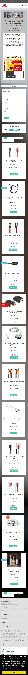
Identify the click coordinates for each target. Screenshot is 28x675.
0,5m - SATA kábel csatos (13, 235)
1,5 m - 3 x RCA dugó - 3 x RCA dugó (13, 381)
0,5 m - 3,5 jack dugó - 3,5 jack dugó (13, 198)
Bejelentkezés (12, 1)
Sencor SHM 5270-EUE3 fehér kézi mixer (10, 630)
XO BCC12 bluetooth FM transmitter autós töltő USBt (13, 629)
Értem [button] (14, 672)
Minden (16, 129)
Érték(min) (5, 95)
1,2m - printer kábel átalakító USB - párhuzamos (14, 344)
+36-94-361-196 (9, 653)
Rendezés (5, 103)
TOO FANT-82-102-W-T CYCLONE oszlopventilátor (12, 640)
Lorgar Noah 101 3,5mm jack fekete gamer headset (13, 633)
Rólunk (2, 610)
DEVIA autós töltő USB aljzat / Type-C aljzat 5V (12, 639)
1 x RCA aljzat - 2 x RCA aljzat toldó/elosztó (14, 312)
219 (6, 140)
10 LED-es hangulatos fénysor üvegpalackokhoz (14, 570)
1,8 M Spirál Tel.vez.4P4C (13, 532)
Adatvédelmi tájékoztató (7, 603)
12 (10, 129)
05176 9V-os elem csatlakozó (13, 273)
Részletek (14, 171)
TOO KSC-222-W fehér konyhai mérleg (10, 636)
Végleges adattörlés (5, 606)
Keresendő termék (7, 91)
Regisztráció (19, 1)
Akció (6, 108)
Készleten (7, 114)
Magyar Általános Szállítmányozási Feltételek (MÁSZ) (13, 609)
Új (5, 111)
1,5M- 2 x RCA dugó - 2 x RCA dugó (13, 494)
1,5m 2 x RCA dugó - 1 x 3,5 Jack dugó (14, 457)
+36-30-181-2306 (9, 654)
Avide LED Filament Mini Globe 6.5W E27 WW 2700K (12, 637)
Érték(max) (5, 99)
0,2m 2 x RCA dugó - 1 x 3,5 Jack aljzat (14, 160)
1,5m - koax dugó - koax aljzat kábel (13, 419)
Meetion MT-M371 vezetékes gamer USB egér (11, 631)
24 (13, 129)
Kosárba (15, 174)
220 (10, 140)
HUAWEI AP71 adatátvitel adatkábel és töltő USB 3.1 (13, 634)
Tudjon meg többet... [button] (7, 668)
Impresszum (4, 607)
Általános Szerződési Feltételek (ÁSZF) (10, 604)
